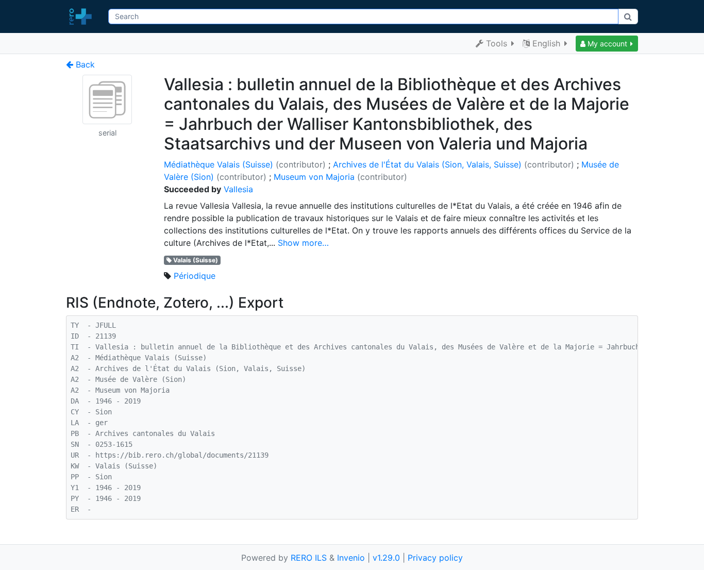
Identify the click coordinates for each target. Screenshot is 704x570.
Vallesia (238, 189)
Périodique (194, 276)
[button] (607, 43)
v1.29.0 (386, 557)
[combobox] (363, 16)
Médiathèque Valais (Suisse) (218, 164)
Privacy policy (435, 557)
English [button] (546, 43)
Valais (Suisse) (195, 260)
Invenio (351, 557)
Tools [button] (496, 43)
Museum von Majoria (314, 177)
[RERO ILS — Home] (83, 16)
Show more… (303, 243)
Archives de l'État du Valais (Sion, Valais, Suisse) (427, 164)
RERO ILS (309, 557)
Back (84, 64)
